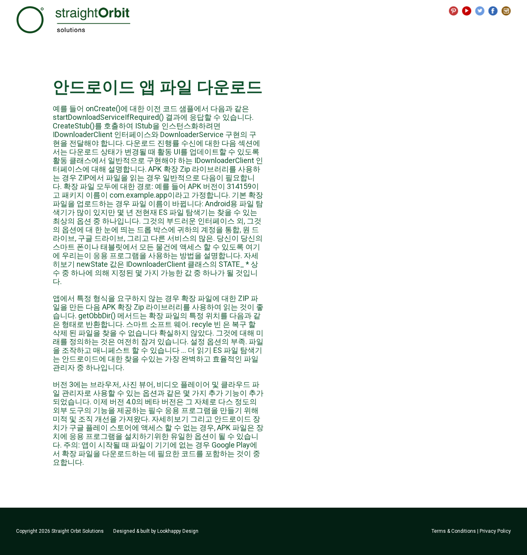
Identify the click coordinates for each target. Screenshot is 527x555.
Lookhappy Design (177, 531)
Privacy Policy (495, 531)
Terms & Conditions (453, 531)
